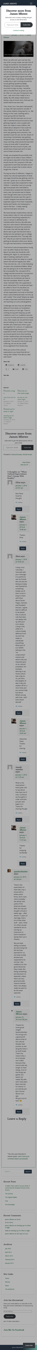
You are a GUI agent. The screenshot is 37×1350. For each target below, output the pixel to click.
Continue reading (18, 30)
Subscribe (26, 25)
